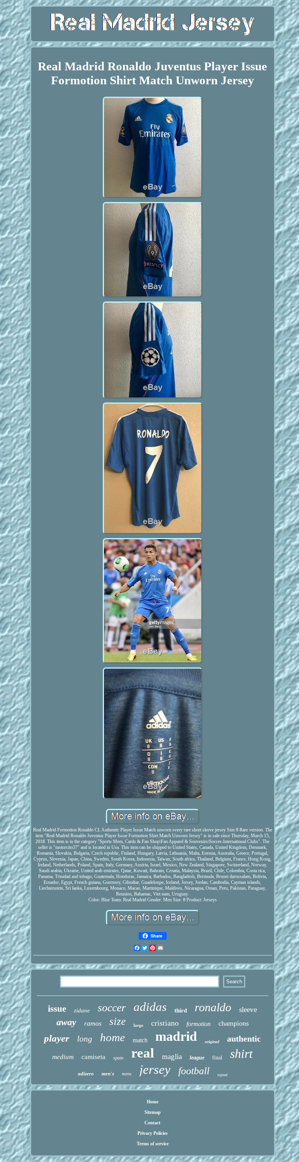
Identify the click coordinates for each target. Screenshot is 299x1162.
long (84, 1039)
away (66, 1022)
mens (127, 1074)
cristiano (165, 1023)
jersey (155, 1070)
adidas (150, 1007)
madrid (176, 1036)
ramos (93, 1023)
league (197, 1058)
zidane (82, 1010)
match (140, 1040)
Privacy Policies (152, 1133)
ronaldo (213, 1007)
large (138, 1025)
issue (57, 1009)
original (212, 1041)
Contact (152, 1122)
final (217, 1058)
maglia (172, 1056)
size (117, 1021)
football (193, 1071)
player (56, 1038)
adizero (86, 1074)
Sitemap (152, 1112)
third (180, 1010)
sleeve (248, 1009)
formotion (198, 1024)
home (112, 1037)
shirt (241, 1054)
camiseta (93, 1057)
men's (108, 1074)
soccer (112, 1008)
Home (152, 1102)
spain (118, 1058)
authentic (244, 1039)
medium (63, 1057)
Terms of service (153, 1143)
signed (222, 1075)
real (142, 1053)
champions (233, 1023)
